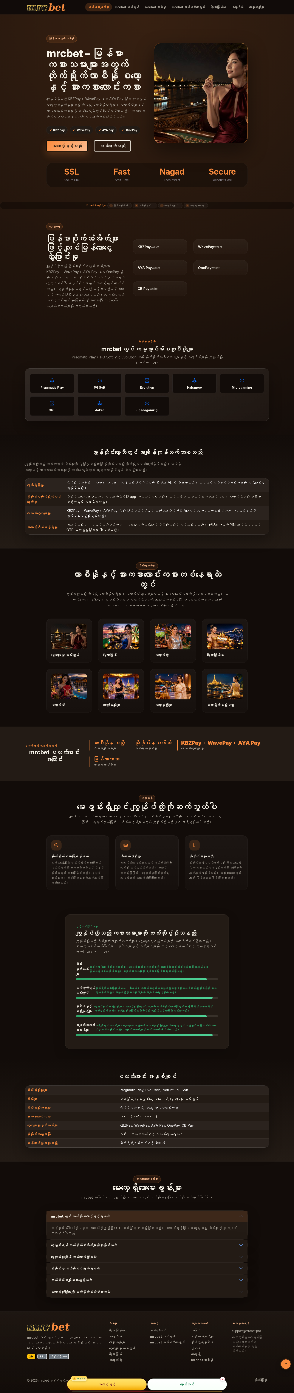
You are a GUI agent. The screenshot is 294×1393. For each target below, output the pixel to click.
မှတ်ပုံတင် (158, 1330)
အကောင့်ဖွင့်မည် (67, 146)
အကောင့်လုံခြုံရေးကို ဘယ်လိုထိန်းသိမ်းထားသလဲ (80, 1292)
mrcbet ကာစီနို (155, 7)
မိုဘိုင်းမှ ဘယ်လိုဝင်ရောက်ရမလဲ (75, 1268)
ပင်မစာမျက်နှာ (98, 7)
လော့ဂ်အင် (187, 1384)
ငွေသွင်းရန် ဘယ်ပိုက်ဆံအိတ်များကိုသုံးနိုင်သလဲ (84, 1245)
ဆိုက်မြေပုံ (260, 1380)
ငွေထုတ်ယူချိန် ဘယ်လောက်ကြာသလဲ (73, 1257)
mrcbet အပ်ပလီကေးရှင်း (188, 7)
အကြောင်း (196, 1330)
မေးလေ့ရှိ (196, 1354)
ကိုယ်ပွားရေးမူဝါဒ (202, 1342)
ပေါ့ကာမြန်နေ (218, 7)
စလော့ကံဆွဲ (115, 1360)
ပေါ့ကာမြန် (115, 1354)
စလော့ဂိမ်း (237, 7)
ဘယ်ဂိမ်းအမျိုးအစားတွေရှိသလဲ (71, 1280)
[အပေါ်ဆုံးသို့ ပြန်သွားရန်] (286, 1364)
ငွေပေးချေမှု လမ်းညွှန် (122, 1348)
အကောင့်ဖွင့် (107, 1384)
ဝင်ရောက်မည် (112, 146)
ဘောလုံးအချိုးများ (256, 7)
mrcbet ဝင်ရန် (127, 7)
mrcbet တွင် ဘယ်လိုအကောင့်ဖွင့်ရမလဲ (80, 1216)
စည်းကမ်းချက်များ (202, 1336)
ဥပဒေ (196, 1348)
